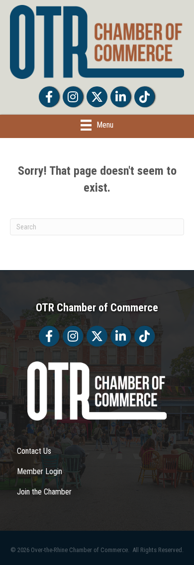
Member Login (39, 471)
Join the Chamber (44, 491)
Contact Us (34, 451)
